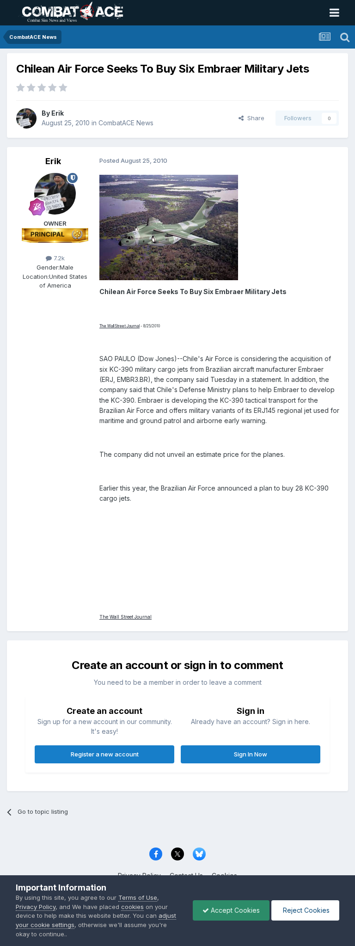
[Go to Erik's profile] (26, 118)
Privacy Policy (35, 906)
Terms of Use (137, 897)
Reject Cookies (305, 910)
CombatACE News (125, 123)
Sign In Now (250, 754)
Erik (57, 113)
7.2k (58, 258)
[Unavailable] (168, 226)
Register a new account (105, 754)
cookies (132, 906)
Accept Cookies (234, 910)
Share (254, 118)
